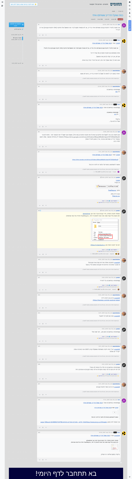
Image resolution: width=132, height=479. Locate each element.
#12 (39, 295)
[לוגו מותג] (115, 4)
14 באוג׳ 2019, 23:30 (103, 70)
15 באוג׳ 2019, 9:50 (107, 328)
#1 (38, 24)
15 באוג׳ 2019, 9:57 (104, 384)
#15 (39, 346)
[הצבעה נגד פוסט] (39, 35)
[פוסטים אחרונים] (129, 9)
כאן (116, 92)
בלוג (107, 200)
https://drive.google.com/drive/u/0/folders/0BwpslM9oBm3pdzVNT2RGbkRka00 (95, 159)
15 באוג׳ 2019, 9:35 (104, 259)
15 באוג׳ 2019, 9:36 (107, 277)
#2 (39, 40)
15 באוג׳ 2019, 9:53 (107, 364)
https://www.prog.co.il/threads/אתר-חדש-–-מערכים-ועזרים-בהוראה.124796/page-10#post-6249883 (73, 422)
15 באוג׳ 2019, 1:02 (104, 104)
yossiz (118, 177)
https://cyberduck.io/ (98, 245)
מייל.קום (100, 202)
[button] (129, 476)
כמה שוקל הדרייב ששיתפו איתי (101, 43)
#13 (39, 313)
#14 (39, 328)
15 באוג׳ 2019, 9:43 (104, 295)
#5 (39, 104)
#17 (39, 384)
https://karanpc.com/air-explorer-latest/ (106, 300)
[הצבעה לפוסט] (46, 35)
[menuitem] (2, 2)
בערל (118, 40)
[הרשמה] (2, 5)
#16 (39, 364)
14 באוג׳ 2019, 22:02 (108, 24)
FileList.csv (116, 196)
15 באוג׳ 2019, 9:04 (107, 177)
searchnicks (116, 70)
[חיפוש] (129, 16)
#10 (39, 259)
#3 (39, 70)
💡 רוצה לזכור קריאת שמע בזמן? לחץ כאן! (24, 4)
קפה (103, 200)
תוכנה (119, 19)
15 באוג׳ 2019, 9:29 (107, 210)
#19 (39, 432)
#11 (39, 277)
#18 (39, 399)
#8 (39, 177)
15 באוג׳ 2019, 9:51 (104, 346)
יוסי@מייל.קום (114, 200)
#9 (39, 210)
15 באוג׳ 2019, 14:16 (104, 432)
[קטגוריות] (129, 5)
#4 (39, 86)
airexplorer (86, 214)
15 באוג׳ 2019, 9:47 (104, 313)
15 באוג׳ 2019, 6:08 (108, 131)
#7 (38, 151)
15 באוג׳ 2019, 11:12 (108, 399)
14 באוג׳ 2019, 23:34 (103, 86)
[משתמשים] (129, 13)
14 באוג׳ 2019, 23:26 (104, 40)
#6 (39, 131)
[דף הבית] (129, 2)
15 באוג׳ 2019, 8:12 (104, 151)
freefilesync (112, 190)
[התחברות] (2, 2)
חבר (119, 24)
